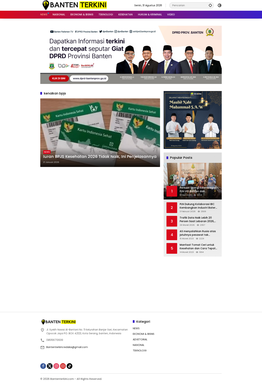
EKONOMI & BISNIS (143, 334)
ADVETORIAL (140, 339)
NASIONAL (138, 345)
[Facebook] (43, 366)
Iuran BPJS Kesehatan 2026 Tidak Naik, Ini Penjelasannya (99, 156)
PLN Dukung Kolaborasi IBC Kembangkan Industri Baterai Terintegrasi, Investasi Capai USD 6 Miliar (199, 205)
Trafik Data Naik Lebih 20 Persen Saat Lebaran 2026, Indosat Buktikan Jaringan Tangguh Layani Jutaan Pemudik (197, 219)
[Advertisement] (193, 282)
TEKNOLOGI (140, 350)
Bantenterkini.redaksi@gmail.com (67, 347)
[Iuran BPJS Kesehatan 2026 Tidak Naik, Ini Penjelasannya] (100, 132)
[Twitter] (50, 366)
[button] (210, 5)
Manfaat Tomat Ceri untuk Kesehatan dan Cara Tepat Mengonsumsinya (197, 246)
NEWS (47, 152)
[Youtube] (63, 366)
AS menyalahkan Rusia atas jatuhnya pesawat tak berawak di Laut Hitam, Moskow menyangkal (198, 233)
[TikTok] (69, 366)
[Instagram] (56, 366)
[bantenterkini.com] (74, 5)
